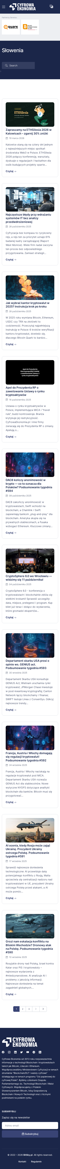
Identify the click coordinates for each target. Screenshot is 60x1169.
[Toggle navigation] (4, 7)
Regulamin (36, 1161)
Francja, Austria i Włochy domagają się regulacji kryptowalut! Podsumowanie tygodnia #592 (29, 756)
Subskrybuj (31, 1133)
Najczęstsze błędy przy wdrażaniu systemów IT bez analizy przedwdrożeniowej (28, 218)
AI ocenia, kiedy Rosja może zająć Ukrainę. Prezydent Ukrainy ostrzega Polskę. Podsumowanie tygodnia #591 (28, 851)
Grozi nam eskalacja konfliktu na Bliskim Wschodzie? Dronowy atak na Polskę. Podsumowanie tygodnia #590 (29, 947)
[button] (51, 6)
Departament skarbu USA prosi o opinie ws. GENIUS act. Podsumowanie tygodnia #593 (27, 664)
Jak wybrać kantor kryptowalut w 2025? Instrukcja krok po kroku (27, 304)
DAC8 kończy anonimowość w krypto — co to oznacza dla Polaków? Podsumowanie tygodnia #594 (29, 485)
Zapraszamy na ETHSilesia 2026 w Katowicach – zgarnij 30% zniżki (29, 131)
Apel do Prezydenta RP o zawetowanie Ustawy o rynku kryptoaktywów (25, 391)
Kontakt (22, 1161)
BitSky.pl (28, 1155)
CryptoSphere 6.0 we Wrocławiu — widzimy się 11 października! (29, 577)
